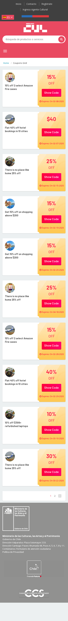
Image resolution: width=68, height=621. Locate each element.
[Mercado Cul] (35, 27)
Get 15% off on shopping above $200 (19, 213)
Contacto (31, 3)
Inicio (18, 3)
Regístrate (46, 3)
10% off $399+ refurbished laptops (16, 424)
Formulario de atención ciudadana (33, 548)
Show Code (51, 92)
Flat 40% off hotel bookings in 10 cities (16, 129)
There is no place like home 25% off (17, 171)
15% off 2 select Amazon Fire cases (19, 87)
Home (6, 63)
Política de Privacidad (13, 551)
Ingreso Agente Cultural (35, 9)
